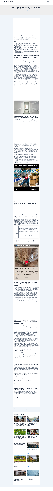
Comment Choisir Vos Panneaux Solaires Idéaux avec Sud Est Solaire (32, 478)
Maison (48, 1)
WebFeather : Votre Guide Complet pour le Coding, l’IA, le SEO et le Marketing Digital (20, 424)
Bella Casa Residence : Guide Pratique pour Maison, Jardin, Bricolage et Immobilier (32, 464)
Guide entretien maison (8, 1)
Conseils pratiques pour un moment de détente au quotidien (32, 424)
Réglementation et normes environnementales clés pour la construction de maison (20, 437)
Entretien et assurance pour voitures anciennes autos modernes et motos (32, 450)
